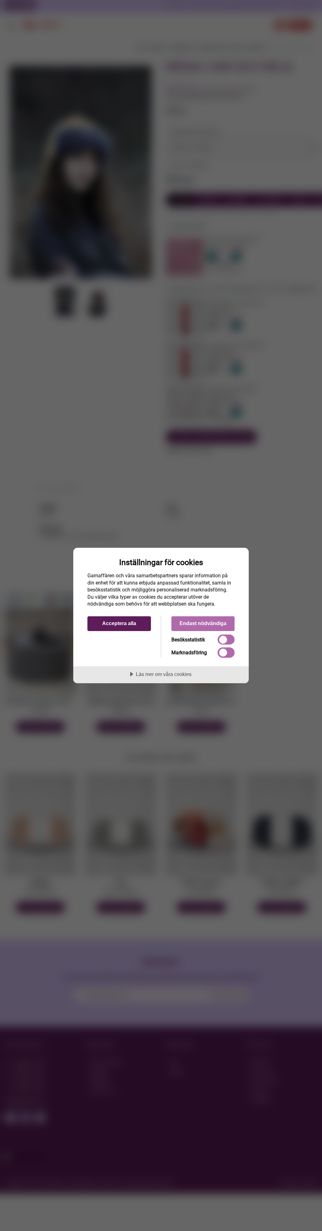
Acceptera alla (119, 623)
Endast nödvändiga (203, 623)
